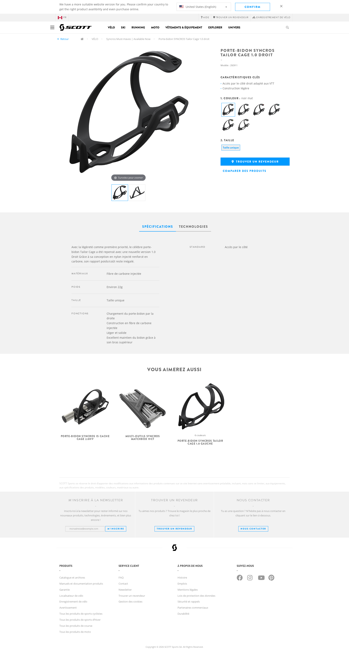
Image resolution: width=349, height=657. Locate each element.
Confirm (253, 7)
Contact (123, 583)
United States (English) (200, 7)
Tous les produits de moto (75, 632)
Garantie (64, 589)
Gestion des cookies (130, 601)
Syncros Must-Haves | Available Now (128, 39)
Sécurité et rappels (189, 601)
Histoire (182, 577)
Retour (64, 39)
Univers (234, 27)
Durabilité (183, 613)
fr (64, 17)
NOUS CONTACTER (253, 528)
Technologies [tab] (193, 226)
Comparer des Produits (244, 171)
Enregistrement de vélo (73, 601)
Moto (155, 27)
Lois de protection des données (196, 595)
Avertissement (68, 607)
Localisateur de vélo (71, 595)
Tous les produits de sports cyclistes (80, 613)
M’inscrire (115, 528)
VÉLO (95, 39)
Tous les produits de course (75, 626)
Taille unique (231, 147)
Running (138, 27)
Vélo (111, 27)
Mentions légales (188, 589)
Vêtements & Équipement (183, 27)
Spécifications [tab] (157, 226)
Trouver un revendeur (257, 162)
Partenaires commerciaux (193, 607)
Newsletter (125, 589)
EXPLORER (215, 27)
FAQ (121, 577)
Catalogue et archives (72, 577)
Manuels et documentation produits (81, 583)
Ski (123, 27)
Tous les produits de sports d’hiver (80, 619)
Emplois (182, 583)
